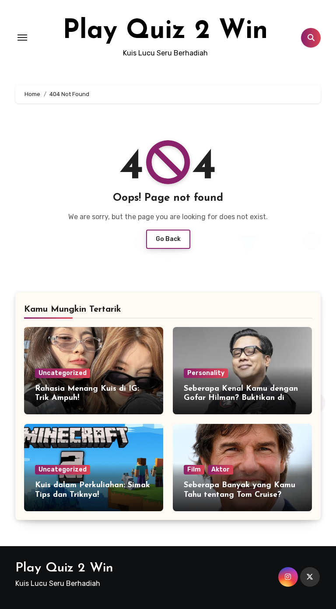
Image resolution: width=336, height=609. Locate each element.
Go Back (168, 239)
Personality (205, 373)
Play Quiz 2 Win (165, 31)
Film (194, 469)
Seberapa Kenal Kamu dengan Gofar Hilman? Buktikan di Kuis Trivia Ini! (241, 398)
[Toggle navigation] (22, 37)
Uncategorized (62, 373)
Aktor (220, 469)
